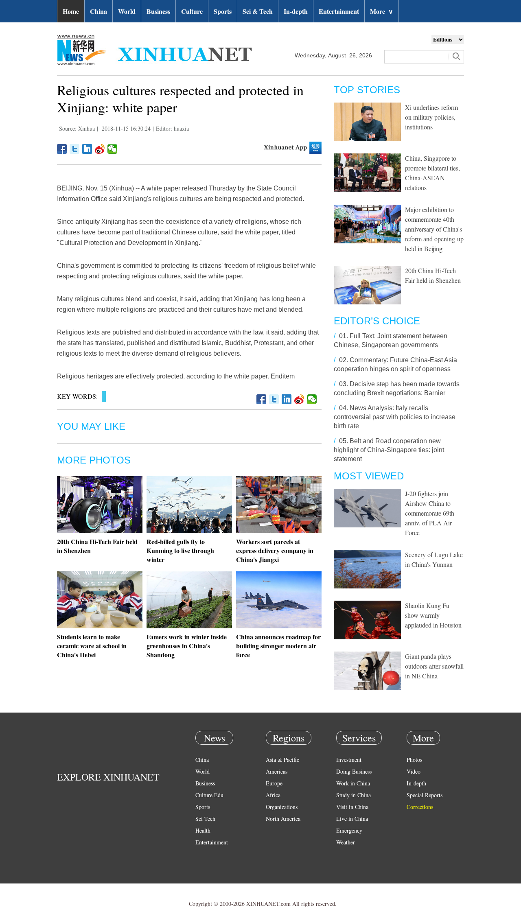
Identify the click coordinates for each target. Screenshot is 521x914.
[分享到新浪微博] (100, 149)
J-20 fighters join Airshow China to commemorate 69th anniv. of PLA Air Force (429, 513)
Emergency (349, 830)
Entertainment (339, 11)
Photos (414, 759)
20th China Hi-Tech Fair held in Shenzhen (97, 546)
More (381, 11)
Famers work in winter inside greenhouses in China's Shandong (187, 645)
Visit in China (352, 807)
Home (71, 11)
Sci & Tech (258, 11)
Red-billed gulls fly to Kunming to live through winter (180, 550)
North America (283, 818)
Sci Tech (205, 818)
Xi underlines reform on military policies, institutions (431, 117)
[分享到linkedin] (87, 149)
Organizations (282, 807)
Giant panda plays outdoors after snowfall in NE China (434, 666)
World (127, 11)
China (98, 11)
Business (158, 11)
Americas (276, 771)
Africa (273, 795)
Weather (345, 842)
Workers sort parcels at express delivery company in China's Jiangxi (274, 550)
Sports (223, 11)
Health (202, 830)
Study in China (353, 795)
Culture (192, 11)
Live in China (352, 818)
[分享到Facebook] (62, 149)
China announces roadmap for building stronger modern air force (278, 645)
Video (413, 771)
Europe (274, 783)
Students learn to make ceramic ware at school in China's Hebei (92, 645)
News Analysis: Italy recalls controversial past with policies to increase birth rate (394, 417)
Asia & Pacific (282, 759)
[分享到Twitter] (75, 149)
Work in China (353, 783)
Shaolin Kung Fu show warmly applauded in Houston (433, 615)
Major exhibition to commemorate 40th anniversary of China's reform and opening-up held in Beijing (434, 229)
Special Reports (424, 795)
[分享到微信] (112, 149)
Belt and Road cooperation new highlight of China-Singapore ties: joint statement (389, 449)
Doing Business (354, 771)
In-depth (296, 11)
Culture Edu (209, 795)
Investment (348, 759)
